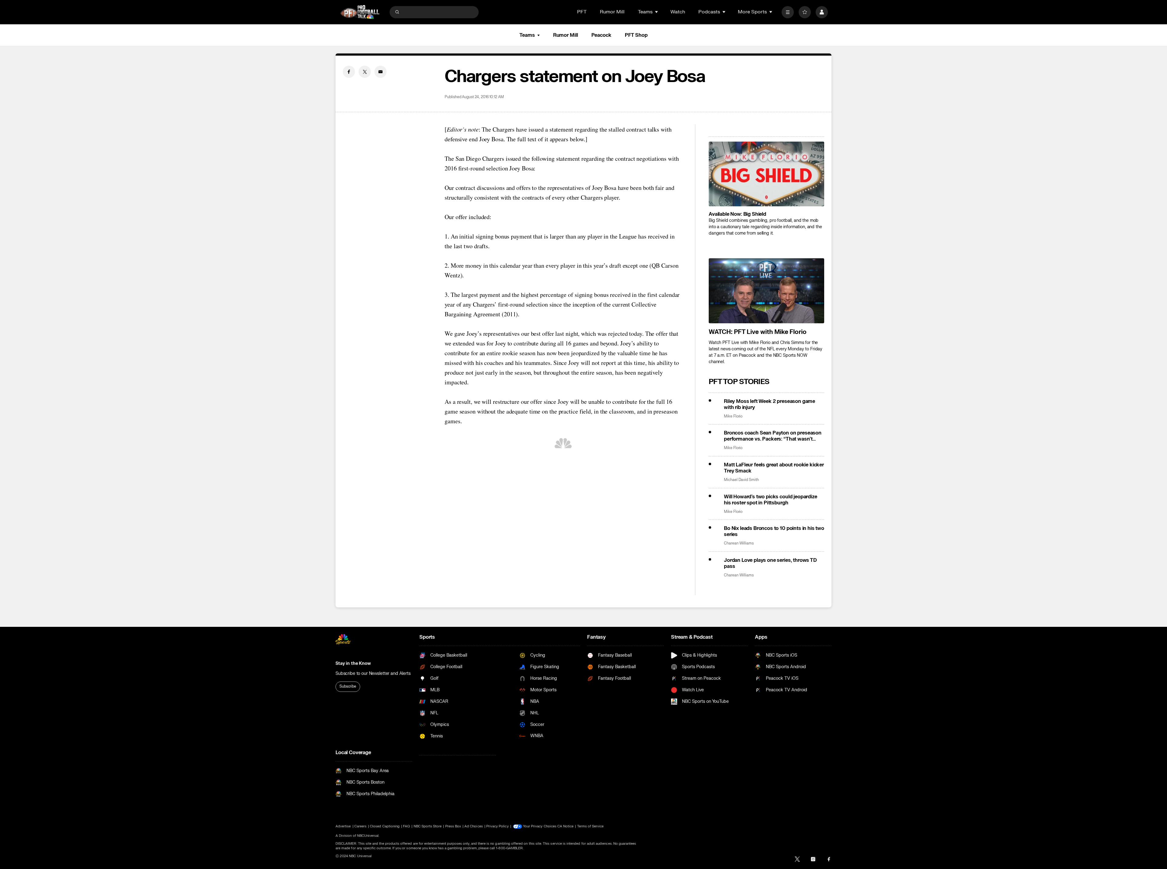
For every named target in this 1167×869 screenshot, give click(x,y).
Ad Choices (473, 826)
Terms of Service (590, 826)
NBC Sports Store (428, 826)
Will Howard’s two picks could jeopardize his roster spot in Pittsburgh (770, 500)
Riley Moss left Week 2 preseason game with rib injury (769, 404)
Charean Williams (739, 543)
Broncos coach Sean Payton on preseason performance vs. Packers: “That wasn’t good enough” (772, 436)
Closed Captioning (385, 826)
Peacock (601, 35)
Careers (360, 826)
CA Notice (565, 826)
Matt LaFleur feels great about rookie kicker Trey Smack (774, 468)
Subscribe (347, 686)
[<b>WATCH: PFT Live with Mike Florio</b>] (766, 290)
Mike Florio (733, 416)
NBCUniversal (368, 835)
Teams (527, 35)
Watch (677, 12)
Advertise (343, 826)
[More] (788, 12)
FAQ (406, 826)
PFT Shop (636, 35)
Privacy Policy (497, 826)
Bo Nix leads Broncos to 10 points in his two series (774, 531)
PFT (582, 12)
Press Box (453, 826)
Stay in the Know (353, 663)
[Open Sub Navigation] (657, 11)
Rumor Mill (612, 12)
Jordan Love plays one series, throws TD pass (770, 563)
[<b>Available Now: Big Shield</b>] (766, 174)
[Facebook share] (349, 72)
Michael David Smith (741, 480)
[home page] (359, 12)
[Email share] (380, 72)
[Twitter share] (365, 72)
